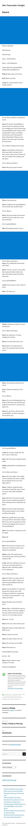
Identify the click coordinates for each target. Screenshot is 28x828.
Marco (16, 697)
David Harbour (14, 696)
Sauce (12, 699)
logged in (13, 710)
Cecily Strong (7, 696)
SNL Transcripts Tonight (13, 5)
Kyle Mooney (11, 697)
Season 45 (17, 699)
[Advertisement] (14, 30)
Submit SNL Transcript (9, 780)
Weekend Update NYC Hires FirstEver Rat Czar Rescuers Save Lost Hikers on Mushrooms (14, 800)
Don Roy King (7, 694)
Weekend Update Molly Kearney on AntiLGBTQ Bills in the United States (14, 806)
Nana (9, 699)
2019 (23, 694)
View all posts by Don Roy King (15, 688)
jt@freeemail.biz (16, 744)
